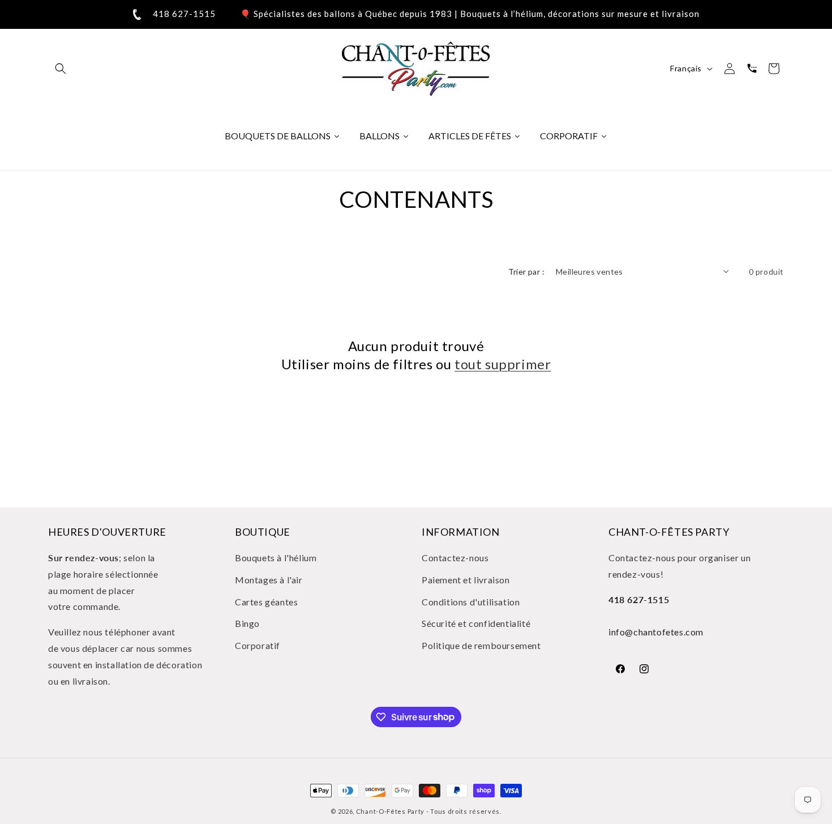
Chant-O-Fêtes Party (390, 811)
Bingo (247, 623)
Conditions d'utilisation (471, 601)
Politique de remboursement (481, 645)
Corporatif (257, 645)
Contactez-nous (455, 557)
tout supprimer (502, 364)
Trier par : (526, 271)
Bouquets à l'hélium (275, 557)
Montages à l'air (269, 579)
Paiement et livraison (466, 579)
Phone (751, 68)
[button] (60, 68)
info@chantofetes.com (656, 631)
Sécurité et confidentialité (476, 623)
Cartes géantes (266, 601)
